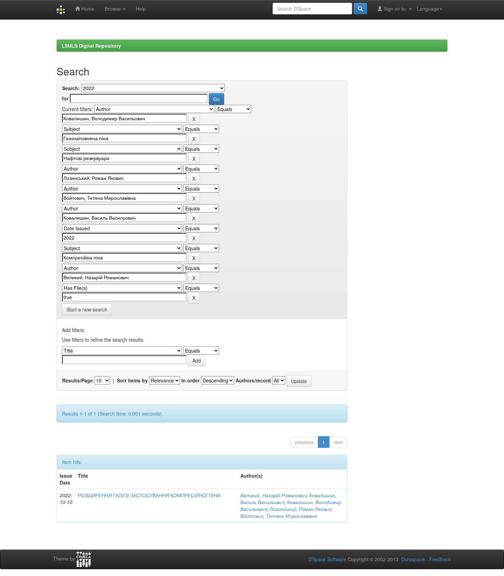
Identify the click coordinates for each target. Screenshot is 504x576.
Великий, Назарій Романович (273, 495)
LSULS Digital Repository (91, 45)
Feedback (440, 559)
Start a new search (87, 309)
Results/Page (77, 380)
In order (190, 380)
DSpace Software (327, 559)
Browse (113, 8)
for (65, 98)
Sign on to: (395, 8)
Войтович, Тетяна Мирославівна (278, 515)
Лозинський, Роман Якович (300, 508)
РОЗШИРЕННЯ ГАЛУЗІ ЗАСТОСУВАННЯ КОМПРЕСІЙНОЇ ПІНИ (149, 495)
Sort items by (132, 380)
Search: (71, 88)
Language (428, 8)
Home (87, 8)
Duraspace (413, 559)
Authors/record (253, 380)
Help (141, 8)
